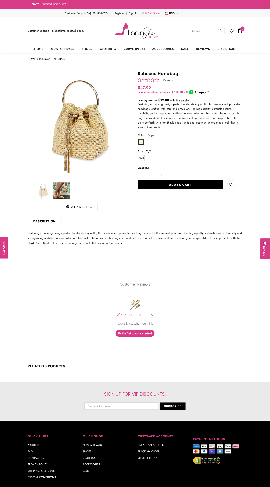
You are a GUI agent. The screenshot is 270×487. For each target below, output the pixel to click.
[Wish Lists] (231, 184)
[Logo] (137, 31)
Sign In (133, 13)
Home (31, 59)
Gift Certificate (151, 13)
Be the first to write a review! (135, 333)
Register (119, 13)
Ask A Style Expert (82, 207)
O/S (141, 158)
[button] (190, 100)
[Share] (240, 184)
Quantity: (143, 168)
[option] (80, 124)
